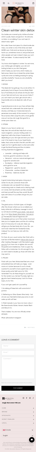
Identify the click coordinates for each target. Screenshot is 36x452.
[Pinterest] (30, 398)
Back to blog (31, 327)
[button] (4, 3)
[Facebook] (27, 398)
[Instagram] (23, 398)
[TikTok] (33, 398)
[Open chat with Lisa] (31, 439)
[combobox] (18, 430)
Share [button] (33, 26)
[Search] (8, 3)
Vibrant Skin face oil (27, 240)
